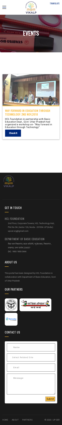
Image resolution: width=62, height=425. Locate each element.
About (15, 420)
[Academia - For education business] (31, 7)
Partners (27, 420)
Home (5, 420)
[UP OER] (8, 181)
